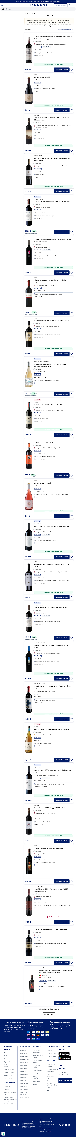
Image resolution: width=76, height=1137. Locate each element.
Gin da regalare (51, 1081)
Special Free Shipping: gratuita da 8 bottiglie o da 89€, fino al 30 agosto (38, 1)
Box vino (49, 1090)
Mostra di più (48, 1014)
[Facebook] (60, 1125)
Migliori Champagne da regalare (51, 1076)
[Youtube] (66, 1125)
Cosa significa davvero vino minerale (37, 1072)
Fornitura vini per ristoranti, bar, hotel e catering (10, 1099)
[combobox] (39, 9)
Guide (35, 1084)
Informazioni (9, 1082)
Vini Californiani (24, 1080)
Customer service (9, 1059)
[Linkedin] (69, 1125)
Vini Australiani (24, 1086)
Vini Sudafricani (24, 1089)
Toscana (33, 13)
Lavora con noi (8, 1107)
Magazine (37, 1047)
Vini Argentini (24, 1083)
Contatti (6, 1089)
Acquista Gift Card (65, 1080)
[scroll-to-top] (72, 1127)
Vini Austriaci (23, 1065)
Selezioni (51, 1060)
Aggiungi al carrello (62, 69)
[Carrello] (74, 5)
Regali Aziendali (8, 1104)
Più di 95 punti (51, 1056)
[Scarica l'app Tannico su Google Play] (64, 1058)
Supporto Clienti (8, 1048)
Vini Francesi (23, 1053)
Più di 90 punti (51, 1053)
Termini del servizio (9, 1072)
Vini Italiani (23, 1050)
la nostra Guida (14, 1025)
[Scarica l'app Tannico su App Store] (64, 1054)
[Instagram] (63, 1125)
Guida (5, 1056)
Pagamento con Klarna (10, 1062)
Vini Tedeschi (24, 1062)
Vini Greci (22, 1071)
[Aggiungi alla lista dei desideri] (72, 70)
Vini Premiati (52, 1047)
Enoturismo (36, 1081)
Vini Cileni (23, 1077)
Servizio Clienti (13, 1027)
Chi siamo (7, 1086)
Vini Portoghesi (24, 1059)
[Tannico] (38, 5)
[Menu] (2, 5)
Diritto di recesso (9, 1069)
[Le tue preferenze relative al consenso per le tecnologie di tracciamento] (3, 1134)
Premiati (49, 1050)
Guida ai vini (25, 1047)
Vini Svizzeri (23, 1068)
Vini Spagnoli (24, 1056)
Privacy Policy (8, 1075)
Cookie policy (8, 1078)
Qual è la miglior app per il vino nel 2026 (52, 1085)
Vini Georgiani (24, 1074)
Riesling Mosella (24, 1097)
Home (26, 13)
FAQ (5, 1053)
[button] (69, 5)
